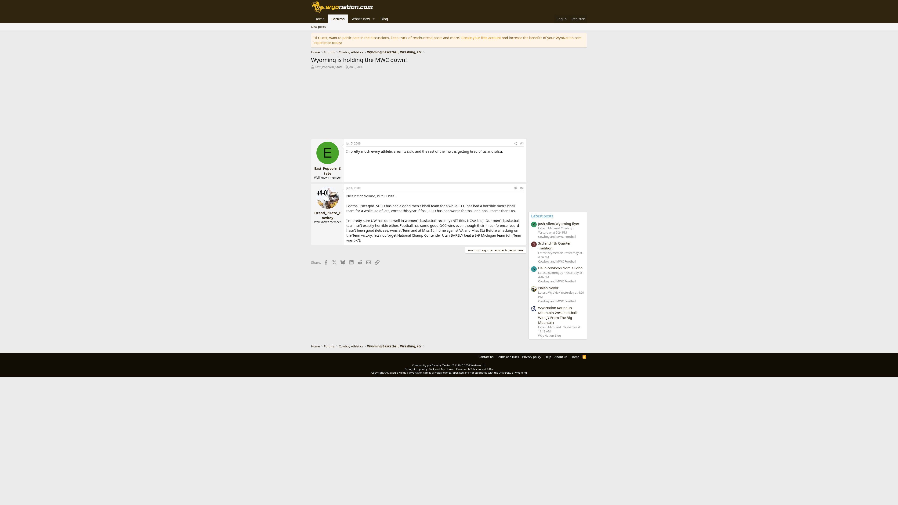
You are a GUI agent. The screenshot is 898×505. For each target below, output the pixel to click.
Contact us (485, 357)
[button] (373, 18)
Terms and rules (508, 357)
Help (548, 357)
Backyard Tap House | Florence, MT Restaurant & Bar (461, 369)
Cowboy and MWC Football (557, 236)
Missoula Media (396, 372)
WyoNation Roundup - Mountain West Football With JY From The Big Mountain (557, 315)
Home (319, 18)
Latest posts (542, 216)
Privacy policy (531, 357)
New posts (318, 27)
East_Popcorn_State (329, 67)
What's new (360, 18)
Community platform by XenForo (449, 365)
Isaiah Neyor (548, 287)
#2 (522, 188)
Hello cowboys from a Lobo (560, 268)
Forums (337, 18)
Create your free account (481, 37)
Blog (384, 18)
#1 (522, 143)
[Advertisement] (418, 105)
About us (560, 357)
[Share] (515, 143)
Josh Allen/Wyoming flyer (558, 223)
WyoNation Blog (549, 335)
